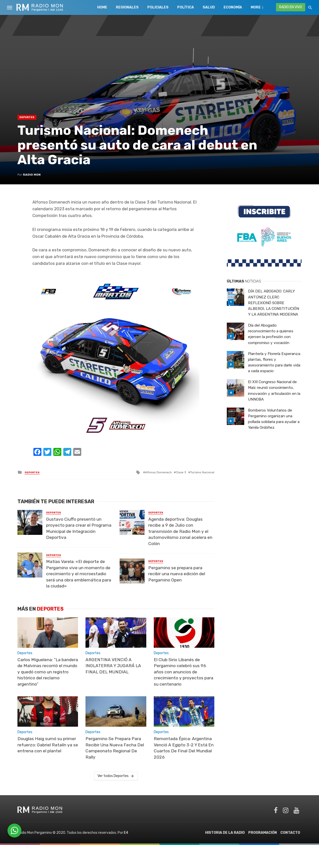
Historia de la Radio (225, 833)
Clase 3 (181, 472)
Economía (233, 7)
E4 (126, 833)
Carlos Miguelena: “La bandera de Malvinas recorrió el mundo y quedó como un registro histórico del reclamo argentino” (47, 672)
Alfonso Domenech (158, 472)
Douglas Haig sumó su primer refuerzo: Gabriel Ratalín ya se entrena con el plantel (47, 744)
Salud (209, 7)
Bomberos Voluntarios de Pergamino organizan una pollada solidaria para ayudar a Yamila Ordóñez (274, 419)
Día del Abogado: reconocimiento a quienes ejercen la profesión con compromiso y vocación (270, 334)
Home (102, 7)
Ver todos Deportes (113, 776)
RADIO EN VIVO (290, 7)
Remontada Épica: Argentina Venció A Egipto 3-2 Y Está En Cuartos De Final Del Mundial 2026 (184, 748)
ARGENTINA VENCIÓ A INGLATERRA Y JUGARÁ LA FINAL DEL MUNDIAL (113, 665)
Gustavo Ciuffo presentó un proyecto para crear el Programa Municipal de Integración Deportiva (78, 528)
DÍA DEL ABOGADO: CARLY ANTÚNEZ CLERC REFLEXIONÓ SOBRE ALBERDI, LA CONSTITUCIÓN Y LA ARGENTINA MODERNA (273, 302)
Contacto (290, 833)
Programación (262, 833)
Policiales (157, 7)
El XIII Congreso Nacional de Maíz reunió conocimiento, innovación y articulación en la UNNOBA (274, 390)
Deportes (26, 117)
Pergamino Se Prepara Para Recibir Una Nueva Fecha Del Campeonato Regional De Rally (114, 748)
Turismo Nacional (202, 472)
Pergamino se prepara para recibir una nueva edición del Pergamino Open (176, 573)
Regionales (127, 7)
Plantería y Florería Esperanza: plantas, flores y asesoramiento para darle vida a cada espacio (274, 362)
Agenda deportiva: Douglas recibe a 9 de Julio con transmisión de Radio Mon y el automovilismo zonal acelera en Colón (180, 531)
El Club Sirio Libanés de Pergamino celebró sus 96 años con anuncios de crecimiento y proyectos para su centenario (183, 672)
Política (185, 7)
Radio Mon (32, 174)
